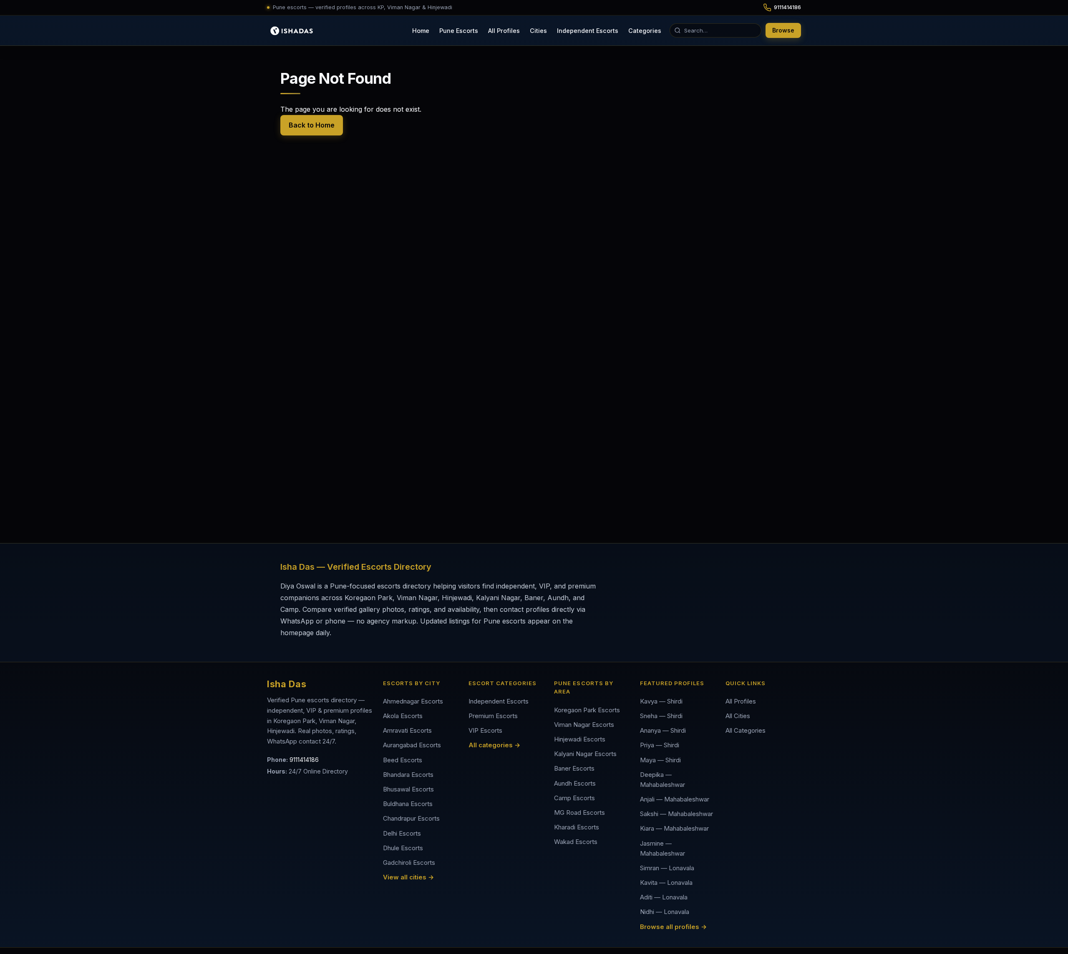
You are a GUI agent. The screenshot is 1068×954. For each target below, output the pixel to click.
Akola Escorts (403, 716)
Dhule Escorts (403, 848)
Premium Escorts (493, 716)
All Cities (737, 716)
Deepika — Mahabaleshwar (662, 780)
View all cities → (408, 877)
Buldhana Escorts (408, 804)
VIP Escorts (485, 730)
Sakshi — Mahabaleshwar (676, 814)
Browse (783, 30)
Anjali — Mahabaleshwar (674, 799)
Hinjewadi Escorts (579, 739)
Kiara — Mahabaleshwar (674, 828)
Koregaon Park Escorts (587, 710)
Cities (538, 30)
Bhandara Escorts (408, 775)
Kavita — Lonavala (666, 882)
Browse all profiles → (673, 927)
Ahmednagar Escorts (413, 701)
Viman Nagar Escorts (584, 725)
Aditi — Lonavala (664, 897)
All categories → (494, 745)
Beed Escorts (402, 760)
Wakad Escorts (575, 842)
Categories (644, 30)
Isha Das (286, 684)
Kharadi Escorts (576, 827)
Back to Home (312, 125)
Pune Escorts (458, 30)
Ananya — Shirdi (663, 730)
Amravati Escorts (407, 730)
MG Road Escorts (579, 812)
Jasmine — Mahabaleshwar (662, 848)
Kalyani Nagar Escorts (585, 754)
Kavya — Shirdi (661, 701)
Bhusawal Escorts (408, 789)
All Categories (745, 730)
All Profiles (504, 30)
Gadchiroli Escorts (409, 862)
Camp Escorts (574, 798)
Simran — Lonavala (667, 868)
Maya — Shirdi (660, 760)
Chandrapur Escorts (411, 818)
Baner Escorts (574, 768)
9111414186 (304, 759)
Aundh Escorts (575, 783)
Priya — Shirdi (659, 745)
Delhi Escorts (402, 833)
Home (420, 30)
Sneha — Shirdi (661, 716)
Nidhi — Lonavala (664, 912)
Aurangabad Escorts (412, 745)
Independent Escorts (587, 30)
